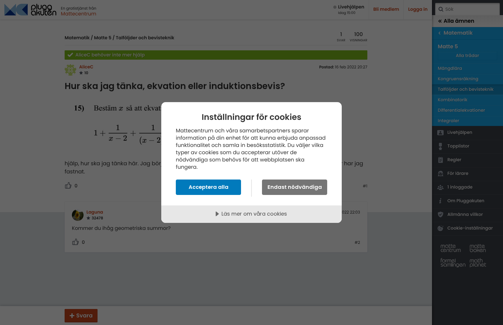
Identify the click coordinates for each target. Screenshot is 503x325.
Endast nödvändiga (295, 187)
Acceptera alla (209, 187)
